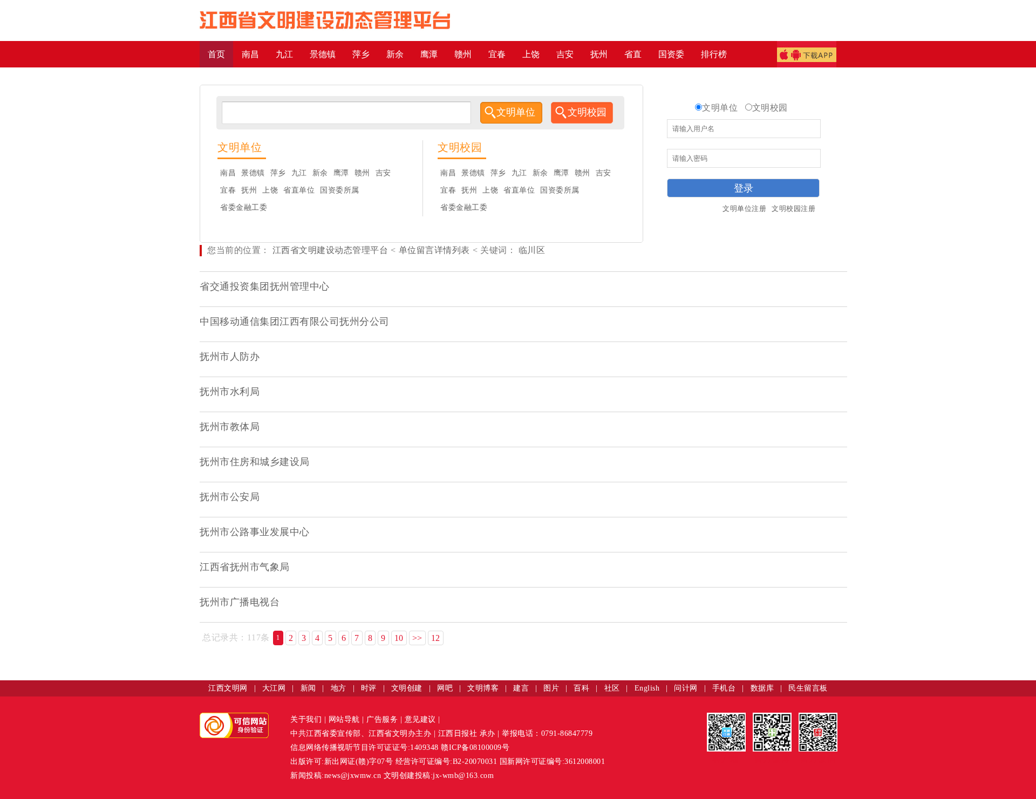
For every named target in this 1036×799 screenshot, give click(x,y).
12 (435, 638)
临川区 (530, 250)
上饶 (270, 190)
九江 (299, 173)
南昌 (228, 173)
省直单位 (299, 190)
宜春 (228, 190)
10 (399, 638)
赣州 (362, 173)
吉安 (383, 173)
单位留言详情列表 (434, 250)
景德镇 (253, 173)
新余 (320, 173)
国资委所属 (339, 190)
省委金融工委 (243, 207)
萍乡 (278, 173)
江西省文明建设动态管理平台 (330, 250)
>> (417, 638)
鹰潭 (341, 173)
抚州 (249, 190)
